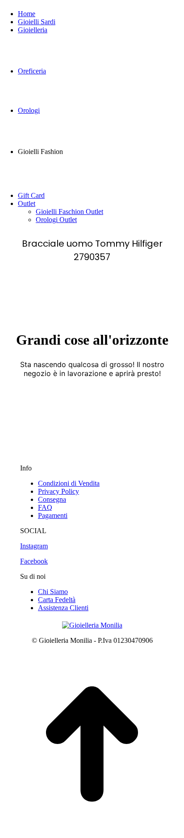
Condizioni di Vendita (69, 483)
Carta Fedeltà (56, 599)
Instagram (34, 546)
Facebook (34, 561)
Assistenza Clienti (63, 607)
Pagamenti (52, 515)
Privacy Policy (58, 491)
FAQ (45, 507)
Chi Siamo (53, 591)
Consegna (52, 499)
